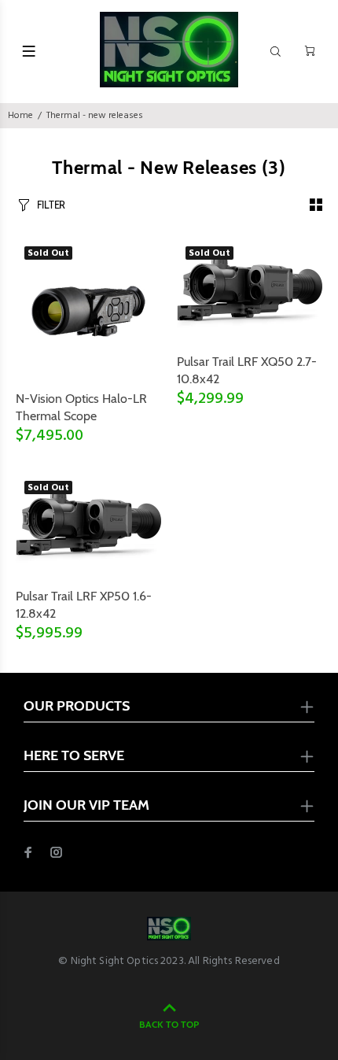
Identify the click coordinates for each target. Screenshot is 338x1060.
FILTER (51, 204)
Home (20, 116)
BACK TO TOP (169, 1024)
